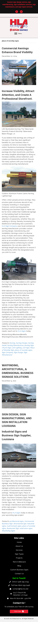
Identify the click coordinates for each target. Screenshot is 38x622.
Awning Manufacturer (15, 345)
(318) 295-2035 (23, 582)
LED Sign (25, 348)
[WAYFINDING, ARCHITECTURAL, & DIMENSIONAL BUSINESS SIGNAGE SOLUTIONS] (19, 396)
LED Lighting (17, 348)
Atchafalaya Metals (19, 464)
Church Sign (6, 348)
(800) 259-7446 (24, 585)
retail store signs (26, 528)
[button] (17, 12)
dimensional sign (19, 524)
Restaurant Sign (13, 528)
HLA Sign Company (9, 226)
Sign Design (18, 352)
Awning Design (21, 343)
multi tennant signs (14, 526)
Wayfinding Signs (8, 531)
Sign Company (7, 352)
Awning (12, 343)
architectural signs (17, 521)
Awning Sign (29, 345)
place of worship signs (23, 350)
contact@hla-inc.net (20, 589)
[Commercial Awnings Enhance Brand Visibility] (19, 72)
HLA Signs (22, 331)
